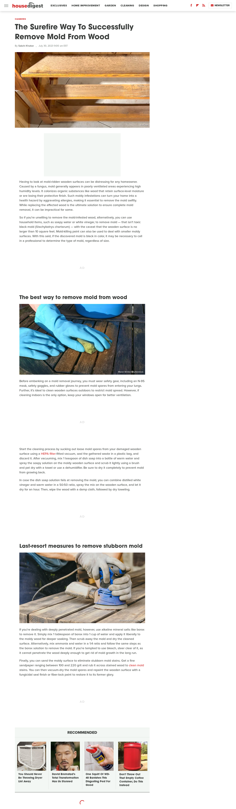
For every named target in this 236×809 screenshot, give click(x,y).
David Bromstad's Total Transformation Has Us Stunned (65, 778)
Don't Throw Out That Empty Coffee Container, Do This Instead (131, 780)
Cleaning (127, 5)
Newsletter (222, 5)
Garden (110, 5)
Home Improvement (86, 5)
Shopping (160, 5)
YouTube (144, 125)
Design (144, 5)
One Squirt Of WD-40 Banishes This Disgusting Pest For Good (98, 780)
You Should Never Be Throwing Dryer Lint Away (30, 778)
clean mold (136, 665)
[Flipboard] (197, 6)
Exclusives (59, 5)
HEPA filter (48, 453)
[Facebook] (191, 6)
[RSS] (203, 6)
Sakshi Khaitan (26, 46)
